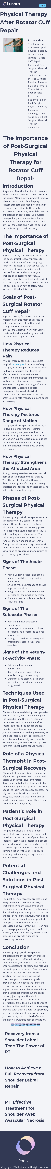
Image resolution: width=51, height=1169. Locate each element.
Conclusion (34, 127)
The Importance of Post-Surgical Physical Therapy (37, 47)
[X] (16, 1024)
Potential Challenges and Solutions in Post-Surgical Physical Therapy (38, 117)
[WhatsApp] (24, 1024)
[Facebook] (12, 1024)
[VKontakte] (35, 1024)
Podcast (25, 1160)
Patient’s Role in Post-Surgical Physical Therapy (37, 103)
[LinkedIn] (20, 1024)
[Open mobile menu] (26, 5)
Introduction (35, 40)
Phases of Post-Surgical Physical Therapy (37, 68)
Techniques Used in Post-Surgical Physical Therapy (37, 79)
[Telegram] (31, 1024)
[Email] (38, 1024)
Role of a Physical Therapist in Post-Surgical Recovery (38, 90)
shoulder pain (18, 364)
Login (42, 5)
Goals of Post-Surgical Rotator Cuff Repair (37, 58)
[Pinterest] (27, 1024)
